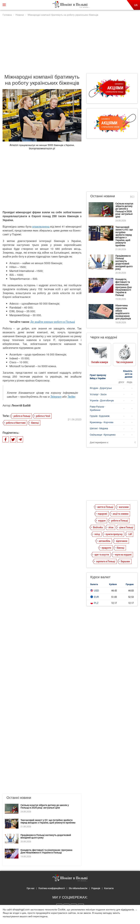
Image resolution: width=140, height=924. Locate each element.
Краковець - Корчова (101, 422)
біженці (35, 422)
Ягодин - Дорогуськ (101, 388)
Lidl (130, 534)
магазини (124, 507)
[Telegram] (20, 439)
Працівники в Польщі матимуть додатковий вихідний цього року (45, 836)
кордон (102, 520)
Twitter (71, 396)
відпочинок (121, 541)
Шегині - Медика (99, 428)
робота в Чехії (43, 416)
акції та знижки (120, 513)
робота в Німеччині (15, 422)
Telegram (55, 396)
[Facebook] (6, 439)
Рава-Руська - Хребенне (97, 408)
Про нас (30, 888)
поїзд (97, 534)
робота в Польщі (21, 416)
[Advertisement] (70, 43)
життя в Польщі (105, 507)
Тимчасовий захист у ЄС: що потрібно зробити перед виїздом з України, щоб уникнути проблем (47, 821)
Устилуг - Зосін (98, 394)
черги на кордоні (123, 554)
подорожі (102, 513)
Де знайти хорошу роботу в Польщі (52, 322)
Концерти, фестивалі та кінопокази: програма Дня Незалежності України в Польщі (46, 851)
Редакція (95, 888)
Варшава (125, 561)
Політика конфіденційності (51, 888)
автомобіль (104, 541)
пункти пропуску (114, 534)
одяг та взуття (101, 554)
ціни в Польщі (126, 527)
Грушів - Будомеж (100, 416)
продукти (106, 547)
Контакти (109, 888)
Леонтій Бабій (21, 405)
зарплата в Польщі (105, 561)
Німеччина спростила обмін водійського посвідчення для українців (123, 312)
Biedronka (98, 527)
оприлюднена (41, 226)
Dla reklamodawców (78, 888)
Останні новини (102, 195)
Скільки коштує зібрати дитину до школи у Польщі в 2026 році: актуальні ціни (44, 806)
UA (135, 5)
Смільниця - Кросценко (103, 434)
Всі (132, 196)
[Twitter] (13, 439)
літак (111, 527)
